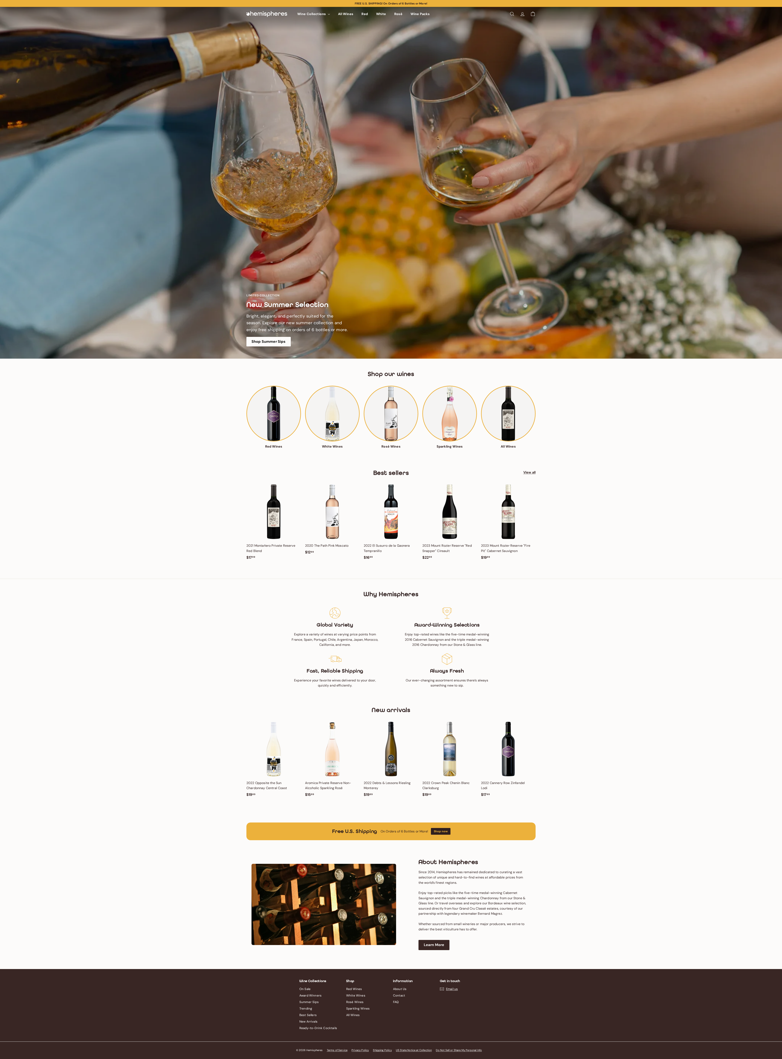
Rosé (398, 14)
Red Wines (354, 989)
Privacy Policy (360, 1050)
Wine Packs (420, 14)
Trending (305, 1008)
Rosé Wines (355, 1002)
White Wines (355, 995)
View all (529, 472)
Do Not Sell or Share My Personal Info (459, 1050)
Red (364, 14)
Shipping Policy (382, 1050)
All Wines (346, 14)
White (381, 14)
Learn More (434, 944)
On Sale (305, 989)
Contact (399, 995)
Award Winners (310, 995)
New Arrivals (308, 1022)
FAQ (396, 1002)
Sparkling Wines (358, 1008)
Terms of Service (337, 1050)
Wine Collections (312, 14)
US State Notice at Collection (414, 1050)
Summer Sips (309, 1002)
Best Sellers (308, 1015)
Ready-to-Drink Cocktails (318, 1028)
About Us (399, 989)
